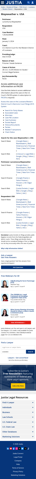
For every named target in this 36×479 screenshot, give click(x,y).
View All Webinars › (18, 322)
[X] (25, 448)
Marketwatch (21, 143)
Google (19, 156)
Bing (25, 156)
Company (18, 461)
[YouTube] (11, 448)
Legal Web (29, 154)
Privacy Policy (18, 471)
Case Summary (10, 120)
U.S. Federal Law (9, 422)
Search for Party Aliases (14, 110)
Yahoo (30, 156)
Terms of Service (18, 468)
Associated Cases (11, 113)
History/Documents (12, 125)
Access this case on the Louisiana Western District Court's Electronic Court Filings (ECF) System (17, 104)
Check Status (10, 132)
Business (6, 412)
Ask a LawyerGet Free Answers (8, 256)
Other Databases (9, 431)
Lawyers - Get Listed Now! (18, 358)
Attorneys (8, 115)
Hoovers (19, 183)
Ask (17, 159)
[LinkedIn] (8, 448)
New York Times (28, 148)
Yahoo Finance (21, 180)
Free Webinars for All (10, 276)
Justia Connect (18, 453)
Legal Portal (18, 457)
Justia (21, 444)
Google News (22, 141)
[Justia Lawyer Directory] (28, 448)
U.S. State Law (8, 427)
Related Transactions (13, 130)
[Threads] (19, 448)
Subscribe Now (18, 386)
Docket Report (10, 122)
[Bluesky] (22, 448)
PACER (3, 98)
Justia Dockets (22, 188)
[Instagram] (16, 448)
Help (18, 464)
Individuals (7, 407)
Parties (7, 127)
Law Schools (7, 417)
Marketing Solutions (11, 436)
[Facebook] (13, 448)
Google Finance (23, 178)
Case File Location (11, 118)
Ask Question (18, 267)
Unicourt (20, 154)
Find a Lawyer (7, 342)
